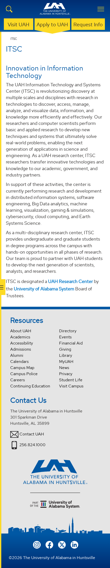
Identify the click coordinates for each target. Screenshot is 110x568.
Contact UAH (31, 434)
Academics (20, 337)
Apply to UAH (52, 24)
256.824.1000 (32, 444)
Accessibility (21, 343)
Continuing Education (30, 386)
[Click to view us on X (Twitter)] (62, 544)
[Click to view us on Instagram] (37, 544)
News (64, 367)
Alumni (16, 355)
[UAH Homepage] (55, 12)
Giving (65, 349)
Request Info (88, 24)
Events (65, 337)
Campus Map (22, 367)
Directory (67, 331)
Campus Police (24, 373)
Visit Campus (71, 386)
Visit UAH (18, 24)
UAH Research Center (70, 281)
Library (65, 355)
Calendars (19, 361)
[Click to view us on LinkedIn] (74, 544)
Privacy (65, 373)
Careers (17, 380)
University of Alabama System (44, 289)
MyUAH (66, 361)
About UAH (20, 331)
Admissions (20, 349)
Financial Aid (71, 343)
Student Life (70, 380)
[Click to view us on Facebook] (49, 544)
